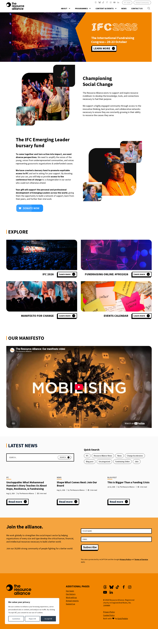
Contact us (137, 8)
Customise (16, 619)
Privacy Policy (125, 559)
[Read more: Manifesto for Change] (41, 296)
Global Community (142, 2)
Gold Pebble (123, 618)
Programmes (81, 8)
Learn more (67, 275)
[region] (32, 611)
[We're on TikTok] (103, 2)
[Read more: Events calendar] (116, 296)
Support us (70, 604)
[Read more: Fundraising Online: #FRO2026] (116, 255)
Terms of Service (141, 559)
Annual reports (72, 600)
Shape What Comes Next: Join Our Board (77, 484)
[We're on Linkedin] (118, 2)
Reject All (32, 619)
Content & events (105, 8)
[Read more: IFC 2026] (41, 255)
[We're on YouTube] (114, 2)
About (64, 8)
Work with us (71, 597)
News (124, 8)
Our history (70, 594)
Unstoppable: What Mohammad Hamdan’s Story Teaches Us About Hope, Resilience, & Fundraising (26, 485)
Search (63, 457)
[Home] (20, 6)
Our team (70, 591)
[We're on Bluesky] (99, 2)
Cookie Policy (109, 615)
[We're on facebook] (107, 2)
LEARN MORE (101, 48)
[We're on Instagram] (110, 2)
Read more (19, 502)
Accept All (48, 619)
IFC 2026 (127, 2)
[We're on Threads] (95, 2)
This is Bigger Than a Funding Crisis (128, 482)
